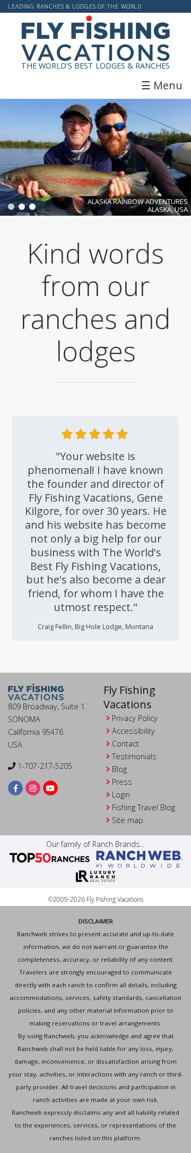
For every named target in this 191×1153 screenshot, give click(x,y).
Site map (127, 820)
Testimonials (134, 756)
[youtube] (50, 788)
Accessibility (133, 731)
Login (121, 795)
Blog (119, 769)
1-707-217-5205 (43, 766)
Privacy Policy (135, 718)
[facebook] (15, 788)
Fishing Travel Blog (143, 807)
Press (122, 782)
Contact (125, 744)
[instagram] (33, 788)
